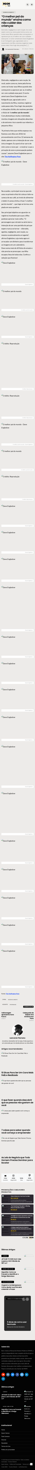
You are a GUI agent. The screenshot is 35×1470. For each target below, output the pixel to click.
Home (3, 1430)
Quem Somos (5, 1433)
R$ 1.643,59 (14, 1198)
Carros (5, 1256)
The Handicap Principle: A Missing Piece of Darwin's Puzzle (20, 1206)
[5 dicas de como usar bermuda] (17, 1313)
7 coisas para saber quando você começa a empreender (16, 1131)
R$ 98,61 (13, 1219)
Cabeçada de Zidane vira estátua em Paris (28, 1016)
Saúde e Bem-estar (8, 1269)
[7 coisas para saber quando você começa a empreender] (17, 1118)
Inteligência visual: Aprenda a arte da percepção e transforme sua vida (21, 1216)
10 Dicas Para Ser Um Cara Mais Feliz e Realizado (17, 1074)
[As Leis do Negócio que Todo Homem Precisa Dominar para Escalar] (17, 1145)
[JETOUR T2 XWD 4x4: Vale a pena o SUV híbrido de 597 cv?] (29, 1259)
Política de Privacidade (15, 1464)
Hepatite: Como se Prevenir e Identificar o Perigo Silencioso (10, 1274)
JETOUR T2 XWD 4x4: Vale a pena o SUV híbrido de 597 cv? (11, 1261)
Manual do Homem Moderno (15, 1298)
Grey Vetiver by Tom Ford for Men (20, 1196)
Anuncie (3, 1439)
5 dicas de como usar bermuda (17, 1323)
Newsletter (4, 1443)
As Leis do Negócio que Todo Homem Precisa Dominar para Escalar (17, 1160)
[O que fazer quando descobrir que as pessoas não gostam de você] (17, 1087)
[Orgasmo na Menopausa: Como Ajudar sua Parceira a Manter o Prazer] (29, 1285)
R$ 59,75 (13, 1231)
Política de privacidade (8, 1449)
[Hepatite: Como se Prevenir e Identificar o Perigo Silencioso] (29, 1272)
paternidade (13, 1004)
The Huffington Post (13, 156)
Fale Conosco (5, 1436)
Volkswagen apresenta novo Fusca (7, 1015)
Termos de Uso (5, 1446)
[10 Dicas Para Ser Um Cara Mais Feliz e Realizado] (17, 1060)
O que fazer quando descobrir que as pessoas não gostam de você (17, 1103)
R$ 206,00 (14, 1210)
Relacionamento (8, 1282)
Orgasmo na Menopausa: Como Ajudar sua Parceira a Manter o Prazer (11, 1287)
